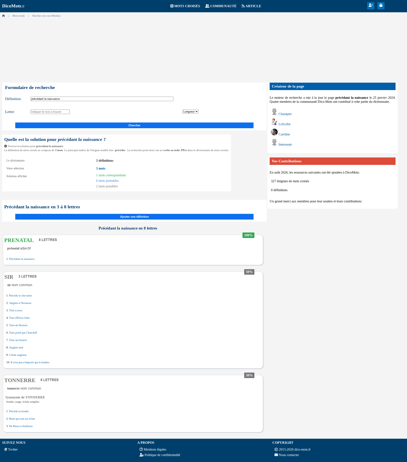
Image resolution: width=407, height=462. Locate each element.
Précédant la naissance (22, 258)
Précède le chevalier (20, 295)
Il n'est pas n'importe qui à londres (30, 362)
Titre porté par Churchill (23, 332)
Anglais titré (16, 347)
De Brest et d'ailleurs (21, 426)
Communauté (223, 6)
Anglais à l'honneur (20, 303)
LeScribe (285, 124)
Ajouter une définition (134, 216)
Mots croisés (187, 6)
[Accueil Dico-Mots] (3, 15)
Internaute (285, 144)
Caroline (284, 134)
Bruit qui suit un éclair (22, 418)
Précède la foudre (19, 411)
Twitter (13, 449)
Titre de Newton (18, 325)
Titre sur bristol (18, 340)
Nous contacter (289, 455)
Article (253, 6)
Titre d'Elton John (19, 317)
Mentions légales (155, 449)
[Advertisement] (203, 48)
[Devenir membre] (371, 5)
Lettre (9, 112)
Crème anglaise (18, 354)
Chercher (134, 125)
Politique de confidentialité (162, 455)
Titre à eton (15, 310)
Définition (13, 99)
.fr (13, 6)
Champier (285, 114)
